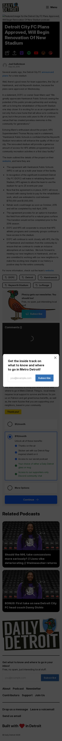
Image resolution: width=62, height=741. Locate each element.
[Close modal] (55, 358)
